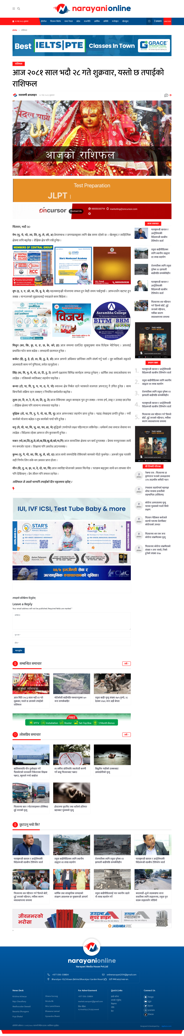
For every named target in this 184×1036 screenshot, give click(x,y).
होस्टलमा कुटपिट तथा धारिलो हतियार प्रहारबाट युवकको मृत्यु (70, 808)
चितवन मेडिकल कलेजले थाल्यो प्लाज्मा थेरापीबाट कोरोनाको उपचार (156, 521)
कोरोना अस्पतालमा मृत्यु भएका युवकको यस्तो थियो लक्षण (156, 506)
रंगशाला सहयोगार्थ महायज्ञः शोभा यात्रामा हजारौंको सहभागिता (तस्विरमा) (157, 491)
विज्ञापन (114, 1004)
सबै (126, 664)
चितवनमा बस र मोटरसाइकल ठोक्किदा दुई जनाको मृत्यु (31, 808)
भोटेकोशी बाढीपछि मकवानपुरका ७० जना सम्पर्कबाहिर (70, 699)
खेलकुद (125, 21)
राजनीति (87, 21)
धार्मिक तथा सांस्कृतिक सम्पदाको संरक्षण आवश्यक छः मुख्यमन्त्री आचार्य (71, 895)
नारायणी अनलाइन (28, 95)
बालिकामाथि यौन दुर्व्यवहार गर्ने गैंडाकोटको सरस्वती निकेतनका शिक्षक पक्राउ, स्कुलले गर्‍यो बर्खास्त (30, 772)
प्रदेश (78, 21)
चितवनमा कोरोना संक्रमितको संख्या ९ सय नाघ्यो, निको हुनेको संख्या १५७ (157, 550)
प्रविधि (106, 21)
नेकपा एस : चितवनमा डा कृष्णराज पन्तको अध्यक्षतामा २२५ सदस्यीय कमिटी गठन (157, 476)
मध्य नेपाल (68, 21)
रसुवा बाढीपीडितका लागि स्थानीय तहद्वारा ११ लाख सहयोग (160, 253)
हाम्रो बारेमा (115, 996)
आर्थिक (97, 21)
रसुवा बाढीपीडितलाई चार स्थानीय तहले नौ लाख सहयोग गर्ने (112, 895)
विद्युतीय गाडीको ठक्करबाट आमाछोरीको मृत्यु (107, 770)
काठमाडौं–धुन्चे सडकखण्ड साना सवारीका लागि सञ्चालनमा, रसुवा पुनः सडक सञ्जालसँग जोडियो (152, 896)
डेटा (112, 1011)
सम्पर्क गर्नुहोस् (116, 1000)
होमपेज (43, 21)
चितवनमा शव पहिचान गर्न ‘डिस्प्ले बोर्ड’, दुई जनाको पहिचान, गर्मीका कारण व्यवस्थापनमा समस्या (161, 309)
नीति (112, 1007)
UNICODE (167, 21)
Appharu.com (166, 1026)
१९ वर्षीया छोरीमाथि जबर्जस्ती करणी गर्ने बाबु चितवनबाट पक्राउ (70, 770)
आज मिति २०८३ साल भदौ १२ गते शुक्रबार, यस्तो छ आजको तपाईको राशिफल (28, 701)
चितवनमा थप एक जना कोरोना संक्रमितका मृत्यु (155, 535)
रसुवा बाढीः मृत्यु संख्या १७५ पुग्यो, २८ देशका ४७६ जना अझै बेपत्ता (111, 699)
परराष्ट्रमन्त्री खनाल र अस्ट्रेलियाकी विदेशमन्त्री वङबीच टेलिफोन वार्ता (159, 235)
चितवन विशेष (55, 21)
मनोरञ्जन (115, 21)
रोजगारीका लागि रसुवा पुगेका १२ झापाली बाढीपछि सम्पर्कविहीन (161, 269)
